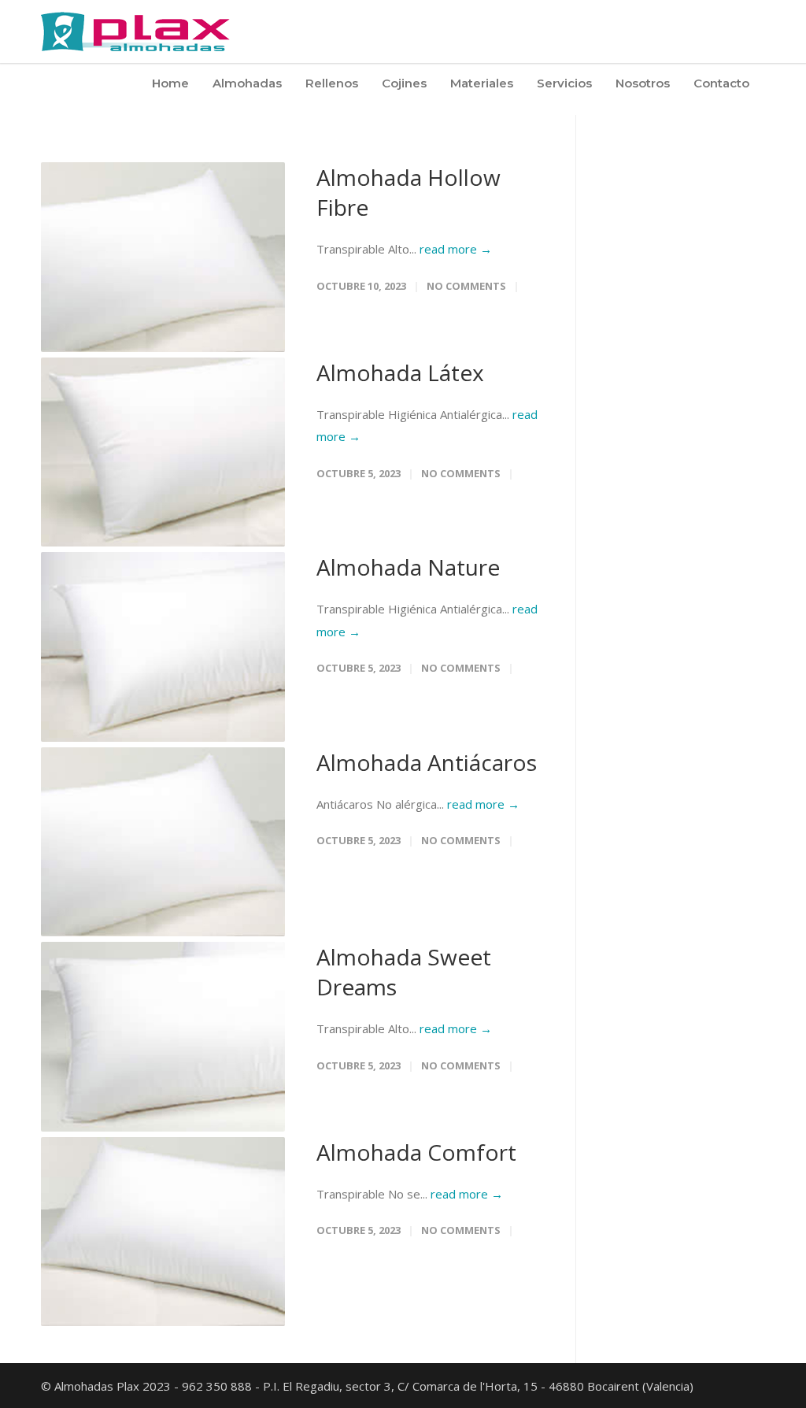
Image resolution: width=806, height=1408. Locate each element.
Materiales (481, 83)
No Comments (466, 286)
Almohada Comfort (416, 1152)
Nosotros (643, 83)
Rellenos (331, 83)
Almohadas (247, 83)
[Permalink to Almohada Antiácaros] (163, 842)
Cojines (404, 83)
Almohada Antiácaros (426, 762)
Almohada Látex (400, 372)
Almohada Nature (408, 567)
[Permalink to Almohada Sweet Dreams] (163, 1037)
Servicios (564, 83)
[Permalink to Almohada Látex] (163, 452)
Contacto (721, 83)
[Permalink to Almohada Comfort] (163, 1232)
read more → (456, 249)
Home (170, 83)
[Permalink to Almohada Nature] (163, 647)
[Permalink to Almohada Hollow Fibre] (163, 257)
